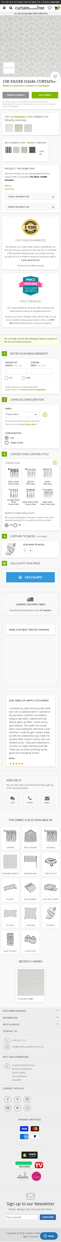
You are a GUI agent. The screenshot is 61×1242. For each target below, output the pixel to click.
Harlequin (43, 85)
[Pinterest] (17, 1099)
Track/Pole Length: (13, 364)
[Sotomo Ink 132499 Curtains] (32, 150)
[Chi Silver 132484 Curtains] (28, 128)
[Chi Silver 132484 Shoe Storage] (10, 939)
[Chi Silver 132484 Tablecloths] (51, 862)
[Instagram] (27, 1099)
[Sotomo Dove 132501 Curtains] (16, 150)
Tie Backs (51, 925)
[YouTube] (7, 1108)
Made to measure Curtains (18, 85)
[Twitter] (17, 1108)
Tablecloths (51, 873)
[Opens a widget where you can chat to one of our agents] (49, 1236)
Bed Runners (30, 899)
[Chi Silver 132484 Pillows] (10, 913)
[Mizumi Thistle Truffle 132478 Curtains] (8, 150)
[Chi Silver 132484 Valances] (51, 836)
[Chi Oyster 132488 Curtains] (9, 128)
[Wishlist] (49, 8)
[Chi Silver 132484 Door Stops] (30, 939)
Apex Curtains (30, 847)
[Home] (30, 8)
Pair (12, 438)
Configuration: (13, 433)
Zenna (30, 142)
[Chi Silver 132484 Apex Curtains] (30, 836)
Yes (11, 525)
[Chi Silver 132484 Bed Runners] (30, 888)
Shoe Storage (10, 951)
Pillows (10, 925)
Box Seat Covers (50, 899)
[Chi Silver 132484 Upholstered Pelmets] (10, 888)
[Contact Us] (27, 1108)
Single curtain (17, 443)
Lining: (8, 408)
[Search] (10, 8)
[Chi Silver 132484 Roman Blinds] (30, 862)
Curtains (10, 847)
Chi (7, 116)
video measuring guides (33, 389)
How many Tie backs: (34, 544)
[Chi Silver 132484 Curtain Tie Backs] (51, 913)
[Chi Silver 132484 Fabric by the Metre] (10, 862)
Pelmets (10, 899)
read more (9, 189)
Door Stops (30, 951)
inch (28, 378)
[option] (30, 985)
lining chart (31, 424)
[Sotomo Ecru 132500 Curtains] (24, 150)
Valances (51, 847)
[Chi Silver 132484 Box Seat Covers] (51, 888)
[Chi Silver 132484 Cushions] (30, 913)
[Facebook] (7, 1099)
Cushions (30, 925)
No (20, 525)
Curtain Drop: (38, 364)
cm (10, 378)
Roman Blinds (30, 873)
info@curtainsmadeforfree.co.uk (28, 1046)
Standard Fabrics (10, 873)
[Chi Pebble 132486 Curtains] (18, 128)
